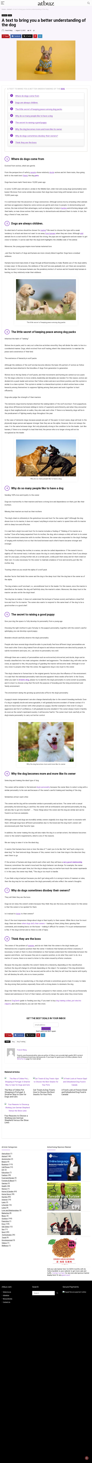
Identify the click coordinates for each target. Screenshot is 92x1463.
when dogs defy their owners (33, 923)
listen (18, 914)
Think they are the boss (26, 142)
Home (4, 9)
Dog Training (21, 1041)
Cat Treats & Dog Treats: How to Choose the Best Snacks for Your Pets (44, 1092)
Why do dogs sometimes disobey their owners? (36, 136)
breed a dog (24, 680)
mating (43, 230)
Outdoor (5, 1219)
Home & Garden (7, 1191)
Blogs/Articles (7, 1299)
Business (5, 1164)
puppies (31, 946)
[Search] (88, 3)
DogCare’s (16, 1001)
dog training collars (63, 1001)
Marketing (5, 1213)
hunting (64, 208)
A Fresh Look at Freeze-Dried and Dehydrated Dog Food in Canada (74, 1092)
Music (4, 1216)
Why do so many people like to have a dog (34, 116)
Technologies (7, 1235)
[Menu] (2, 3)
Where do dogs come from (27, 96)
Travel (4, 1237)
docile (51, 172)
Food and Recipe (8, 1178)
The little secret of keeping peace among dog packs (38, 109)
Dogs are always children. (26, 102)
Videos (4, 1243)
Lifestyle (5, 1205)
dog (63, 89)
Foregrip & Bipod (8, 1181)
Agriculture (6, 1154)
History (4, 1189)
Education (5, 1173)
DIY (3, 1170)
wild (81, 233)
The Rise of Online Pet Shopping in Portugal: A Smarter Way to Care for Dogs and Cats (15, 1093)
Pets (10, 15)
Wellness (5, 1246)
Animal (9, 9)
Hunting (4, 1197)
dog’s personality (43, 787)
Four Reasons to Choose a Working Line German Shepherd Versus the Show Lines (16, 1119)
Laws (4, 1202)
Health (4, 1186)
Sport (4, 1232)
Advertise (6, 1295)
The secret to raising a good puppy (31, 122)
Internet (5, 1200)
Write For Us (21, 1059)
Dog (13, 1041)
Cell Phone (6, 1167)
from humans (50, 233)
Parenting (5, 1221)
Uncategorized (7, 1240)
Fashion (5, 1175)
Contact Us (6, 1302)
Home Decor (6, 1194)
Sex (3, 1229)
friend (25, 176)
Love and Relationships (10, 1210)
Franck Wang (8, 30)
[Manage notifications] (87, 1458)
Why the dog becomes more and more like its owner (38, 129)
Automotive (6, 1159)
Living (4, 1208)
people (33, 172)
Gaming (4, 1183)
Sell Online (5, 1227)
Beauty (4, 1162)
